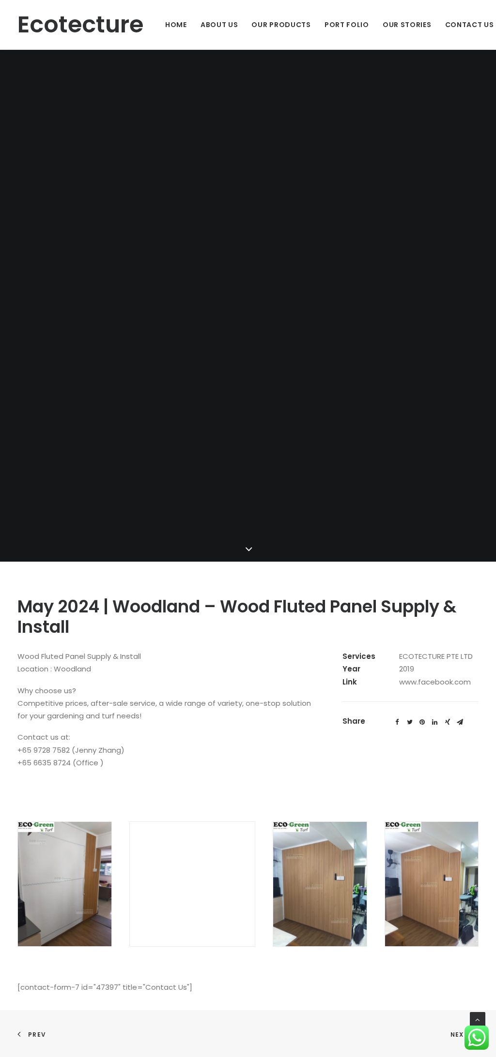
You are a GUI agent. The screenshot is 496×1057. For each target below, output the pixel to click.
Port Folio (347, 25)
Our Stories (407, 25)
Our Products (280, 25)
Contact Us (469, 25)
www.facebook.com (435, 682)
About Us (219, 25)
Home (176, 25)
